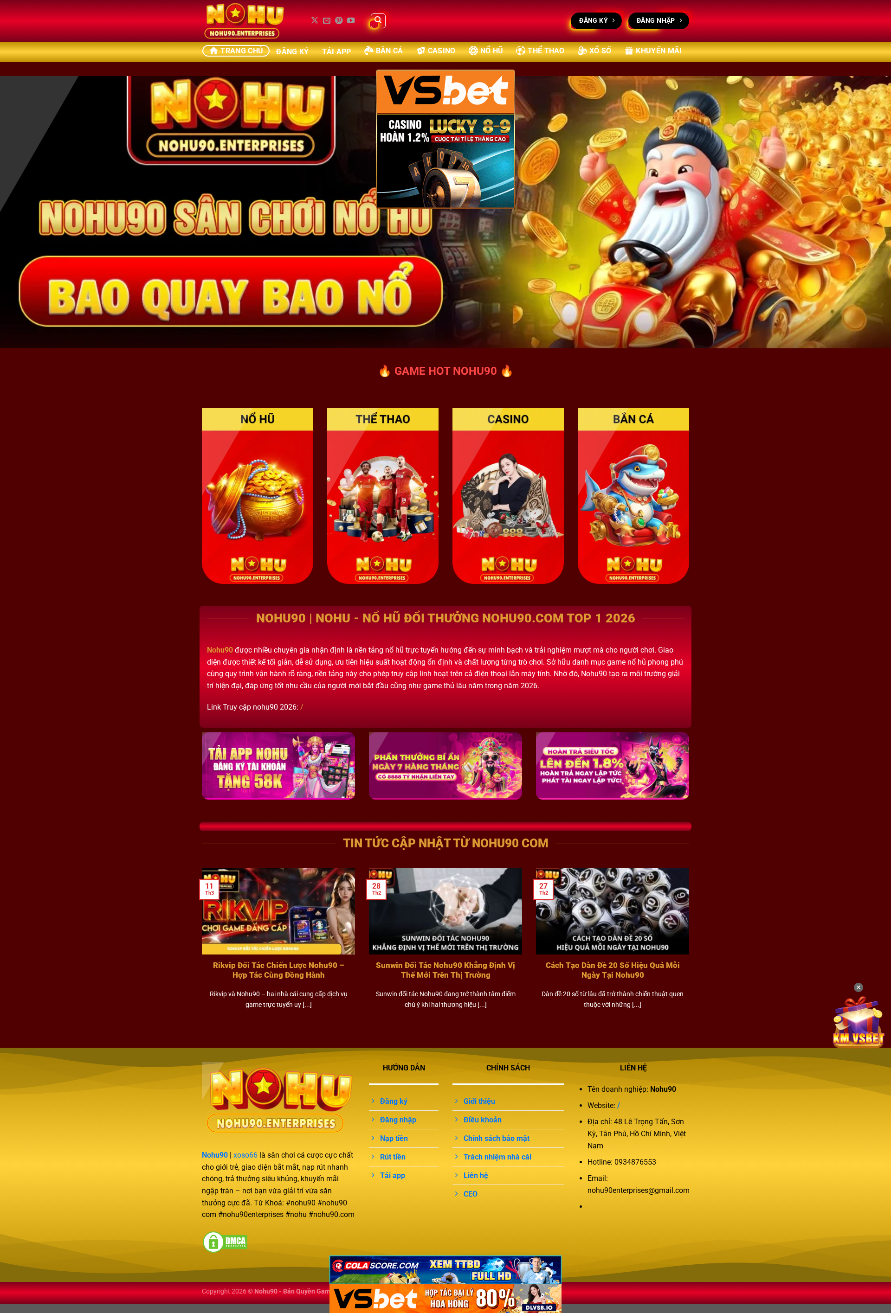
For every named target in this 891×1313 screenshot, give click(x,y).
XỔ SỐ (600, 50)
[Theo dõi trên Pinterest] (338, 21)
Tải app (336, 51)
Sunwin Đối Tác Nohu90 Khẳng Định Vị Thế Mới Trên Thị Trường (445, 970)
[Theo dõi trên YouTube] (351, 21)
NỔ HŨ (492, 50)
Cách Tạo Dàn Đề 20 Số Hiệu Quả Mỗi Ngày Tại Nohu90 (613, 970)
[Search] (378, 20)
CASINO (442, 50)
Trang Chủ (241, 50)
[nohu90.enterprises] (248, 21)
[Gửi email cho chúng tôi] (326, 21)
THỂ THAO (546, 50)
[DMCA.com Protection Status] (225, 1241)
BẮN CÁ (389, 50)
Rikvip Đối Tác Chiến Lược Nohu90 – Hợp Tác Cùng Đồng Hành (278, 970)
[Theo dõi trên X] (314, 21)
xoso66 (245, 1155)
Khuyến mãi (659, 50)
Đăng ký (292, 51)
